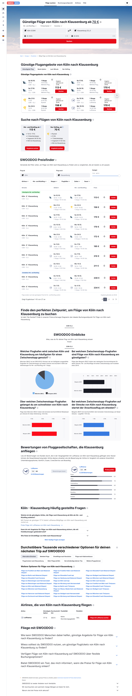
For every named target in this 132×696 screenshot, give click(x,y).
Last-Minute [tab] (54, 69)
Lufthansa (34, 468)
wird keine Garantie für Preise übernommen (69, 677)
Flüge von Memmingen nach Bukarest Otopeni (36, 583)
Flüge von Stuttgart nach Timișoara (97, 589)
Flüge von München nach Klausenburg (34, 589)
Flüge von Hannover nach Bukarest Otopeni (35, 593)
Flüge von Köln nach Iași (61, 581)
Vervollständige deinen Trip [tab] (73, 561)
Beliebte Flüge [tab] (44, 556)
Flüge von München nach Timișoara (97, 593)
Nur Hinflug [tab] (66, 69)
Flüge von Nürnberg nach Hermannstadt (67, 583)
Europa (27, 56)
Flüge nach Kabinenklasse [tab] (83, 556)
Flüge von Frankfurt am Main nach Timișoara (100, 583)
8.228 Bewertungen (37, 474)
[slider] (119, 176)
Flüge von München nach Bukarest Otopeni (100, 578)
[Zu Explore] (3, 25)
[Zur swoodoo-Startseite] (13, 3)
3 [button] (113, 299)
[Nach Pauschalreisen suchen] (3, 21)
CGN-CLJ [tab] (69, 326)
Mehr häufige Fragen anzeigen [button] (55, 540)
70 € (95, 22)
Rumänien (34, 56)
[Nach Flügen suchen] (3, 9)
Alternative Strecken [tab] (29, 556)
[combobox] (29, 26)
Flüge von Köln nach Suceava (95, 581)
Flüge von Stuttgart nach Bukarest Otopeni (100, 575)
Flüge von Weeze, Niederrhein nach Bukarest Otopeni (68, 590)
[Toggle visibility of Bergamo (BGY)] (51, 393)
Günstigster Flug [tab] (28, 69)
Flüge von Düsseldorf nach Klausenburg (99, 596)
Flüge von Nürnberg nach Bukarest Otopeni (68, 596)
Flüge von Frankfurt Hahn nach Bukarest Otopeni (67, 571)
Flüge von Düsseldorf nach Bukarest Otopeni (100, 570)
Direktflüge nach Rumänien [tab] (62, 556)
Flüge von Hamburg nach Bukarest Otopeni (68, 578)
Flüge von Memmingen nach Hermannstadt (35, 581)
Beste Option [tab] (42, 69)
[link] (32, 148)
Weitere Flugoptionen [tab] (93, 561)
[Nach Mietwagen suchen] (3, 17)
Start (21, 56)
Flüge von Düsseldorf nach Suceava (33, 578)
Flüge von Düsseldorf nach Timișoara (98, 586)
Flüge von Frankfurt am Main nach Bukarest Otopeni (35, 571)
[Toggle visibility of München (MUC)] (38, 393)
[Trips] (3, 31)
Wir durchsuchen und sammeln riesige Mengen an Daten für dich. (45, 687)
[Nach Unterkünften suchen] (3, 13)
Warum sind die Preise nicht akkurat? (35, 690)
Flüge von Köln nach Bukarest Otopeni (33, 586)
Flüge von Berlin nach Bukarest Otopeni (34, 575)
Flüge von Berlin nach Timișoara (64, 586)
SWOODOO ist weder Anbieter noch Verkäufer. (39, 683)
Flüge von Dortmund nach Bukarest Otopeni (35, 596)
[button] (3, 3)
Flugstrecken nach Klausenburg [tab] (33, 561)
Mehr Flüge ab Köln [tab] (54, 561)
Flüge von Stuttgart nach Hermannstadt (67, 593)
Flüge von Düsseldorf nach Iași (64, 575)
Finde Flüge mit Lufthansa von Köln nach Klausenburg (40, 525)
